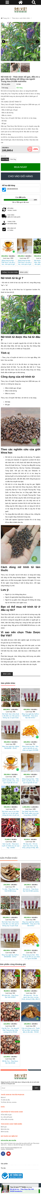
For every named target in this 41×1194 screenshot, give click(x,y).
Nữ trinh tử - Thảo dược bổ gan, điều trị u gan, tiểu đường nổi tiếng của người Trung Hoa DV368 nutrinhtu (20, 79)
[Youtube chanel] (8, 1154)
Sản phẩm (4, 1163)
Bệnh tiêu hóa (5, 1129)
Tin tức (3, 1168)
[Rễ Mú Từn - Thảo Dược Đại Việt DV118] (10, 1050)
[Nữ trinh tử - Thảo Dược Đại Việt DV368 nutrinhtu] (30, 878)
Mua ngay (20, 167)
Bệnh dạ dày (4, 1131)
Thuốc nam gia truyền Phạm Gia (12, 1094)
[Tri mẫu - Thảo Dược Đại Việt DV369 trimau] (10, 878)
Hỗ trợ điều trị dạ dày (7, 1119)
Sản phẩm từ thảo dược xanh (12, 1112)
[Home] (20, 9)
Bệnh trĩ (3, 1097)
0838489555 (12, 189)
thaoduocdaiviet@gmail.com (13, 1147)
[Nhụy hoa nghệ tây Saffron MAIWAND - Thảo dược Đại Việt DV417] (30, 703)
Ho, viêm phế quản (6, 1117)
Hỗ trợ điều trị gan (6, 1114)
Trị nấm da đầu (5, 1100)
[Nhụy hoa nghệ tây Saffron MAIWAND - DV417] (10, 736)
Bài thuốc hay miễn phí (9, 1136)
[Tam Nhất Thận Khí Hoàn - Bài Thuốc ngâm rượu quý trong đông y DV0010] (30, 801)
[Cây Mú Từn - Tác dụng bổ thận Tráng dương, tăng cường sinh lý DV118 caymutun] (10, 1017)
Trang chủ (6, 18)
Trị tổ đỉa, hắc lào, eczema (8, 1102)
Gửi (36, 1088)
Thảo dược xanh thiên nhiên (21, 18)
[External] (20, 1176)
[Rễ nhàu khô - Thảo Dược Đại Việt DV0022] (10, 984)
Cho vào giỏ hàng (20, 176)
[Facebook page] (3, 1154)
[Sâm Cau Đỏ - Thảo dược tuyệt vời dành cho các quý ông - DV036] (10, 833)
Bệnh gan (4, 1127)
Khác (3, 1107)
